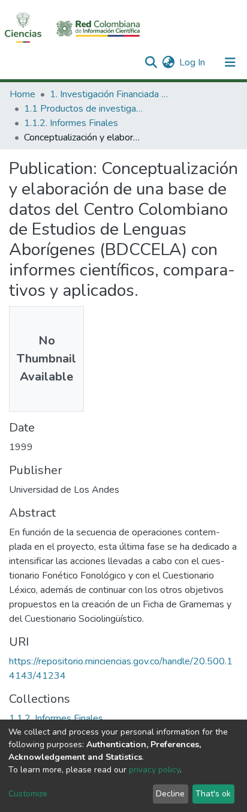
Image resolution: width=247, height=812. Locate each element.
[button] (168, 62)
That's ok (213, 793)
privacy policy (154, 769)
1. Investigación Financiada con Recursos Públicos (110, 94)
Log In (192, 62)
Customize (27, 793)
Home (22, 94)
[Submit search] (150, 62)
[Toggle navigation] (230, 62)
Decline (170, 793)
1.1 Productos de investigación (84, 108)
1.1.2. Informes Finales (71, 123)
